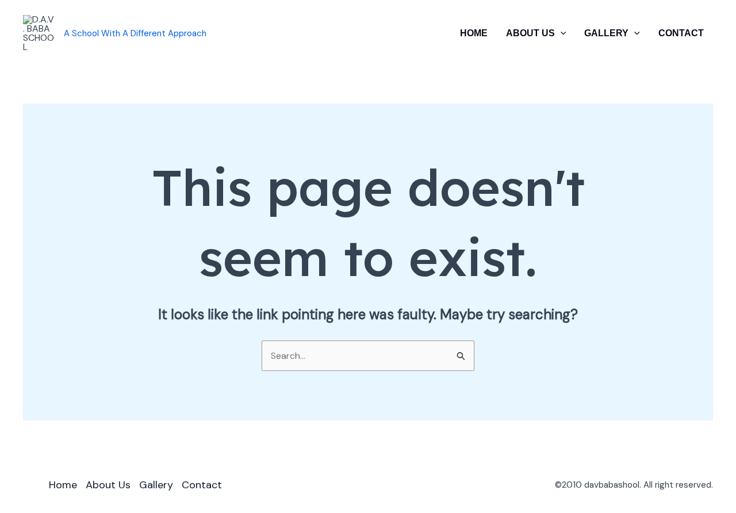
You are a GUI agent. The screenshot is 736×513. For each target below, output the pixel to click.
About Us (530, 33)
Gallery (606, 33)
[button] (560, 33)
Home (474, 33)
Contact (681, 33)
